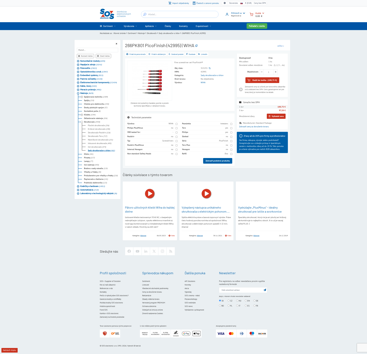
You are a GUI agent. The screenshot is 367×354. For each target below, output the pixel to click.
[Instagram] (162, 251)
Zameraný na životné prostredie (112, 317)
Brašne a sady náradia (96, 168)
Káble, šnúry (88, 86)
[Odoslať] (264, 290)
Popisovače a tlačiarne (96, 179)
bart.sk (138, 346)
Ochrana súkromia (149, 306)
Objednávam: (253, 71)
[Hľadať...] (144, 14)
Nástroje (141, 33)
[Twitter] (154, 251)
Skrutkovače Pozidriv (99, 132)
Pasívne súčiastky (91, 78)
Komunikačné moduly (92, 61)
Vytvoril (130, 346)
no (172, 128)
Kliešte (89, 114)
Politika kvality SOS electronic (111, 302)
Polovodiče (88, 68)
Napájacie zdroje (91, 64)
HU (239, 300)
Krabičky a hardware (92, 186)
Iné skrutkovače (97, 147)
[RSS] (171, 251)
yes (226, 128)
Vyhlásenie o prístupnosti (194, 310)
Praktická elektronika (95, 182)
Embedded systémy (91, 75)
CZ (231, 300)
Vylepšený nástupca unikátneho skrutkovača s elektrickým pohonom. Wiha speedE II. (204, 211)
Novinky (188, 285)
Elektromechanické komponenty (98, 82)
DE (256, 300)
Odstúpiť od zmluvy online (152, 310)
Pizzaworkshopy (191, 299)
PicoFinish (223, 140)
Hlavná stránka (119, 33)
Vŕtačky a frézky (92, 172)
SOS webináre (190, 302)
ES (248, 305)
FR (256, 305)
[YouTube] (137, 251)
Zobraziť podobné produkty (218, 160)
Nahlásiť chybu (9, 350)
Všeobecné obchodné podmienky (155, 288)
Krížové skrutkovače (99, 129)
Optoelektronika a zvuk (94, 71)
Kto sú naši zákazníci (108, 285)
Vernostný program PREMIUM (153, 302)
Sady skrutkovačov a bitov (169, 33)
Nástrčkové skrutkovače (100, 139)
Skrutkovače (151, 33)
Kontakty (103, 292)
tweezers (224, 123)
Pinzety (89, 157)
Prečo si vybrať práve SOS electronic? (114, 295)
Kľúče (88, 154)
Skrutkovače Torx (97, 136)
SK (222, 300)
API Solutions (190, 281)
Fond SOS (104, 310)
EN (248, 300)
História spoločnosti (107, 306)
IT (239, 305)
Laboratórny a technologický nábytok (98, 193)
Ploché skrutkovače (98, 125)
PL (231, 305)
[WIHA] (281, 45)
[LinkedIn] (146, 251)
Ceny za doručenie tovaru (152, 292)
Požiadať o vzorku (257, 26)
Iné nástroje (91, 164)
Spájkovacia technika (96, 96)
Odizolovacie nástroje (95, 118)
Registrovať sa (236, 16)
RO (222, 305)
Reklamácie (146, 295)
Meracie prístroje (90, 89)
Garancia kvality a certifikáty (110, 299)
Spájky (89, 100)
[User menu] (243, 13)
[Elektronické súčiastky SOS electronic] (115, 14)
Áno (226, 153)
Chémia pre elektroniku (96, 104)
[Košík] (251, 14)
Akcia (187, 288)
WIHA (203, 82)
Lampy (88, 161)
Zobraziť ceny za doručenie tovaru (254, 126)
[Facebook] (129, 251)
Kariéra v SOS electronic (109, 313)
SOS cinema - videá (192, 295)
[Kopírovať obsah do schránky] (196, 45)
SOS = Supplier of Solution (110, 281)
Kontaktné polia (92, 111)
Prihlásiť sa (236, 13)
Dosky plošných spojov (95, 107)
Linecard (145, 285)
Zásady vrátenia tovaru (150, 299)
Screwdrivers (167, 140)
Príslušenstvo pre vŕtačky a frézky (101, 175)
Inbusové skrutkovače (99, 143)
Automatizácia (89, 189)
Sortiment (132, 33)
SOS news (189, 306)
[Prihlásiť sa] (227, 15)
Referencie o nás (106, 288)
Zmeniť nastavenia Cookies (152, 313)
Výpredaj (188, 292)
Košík (258, 13)
